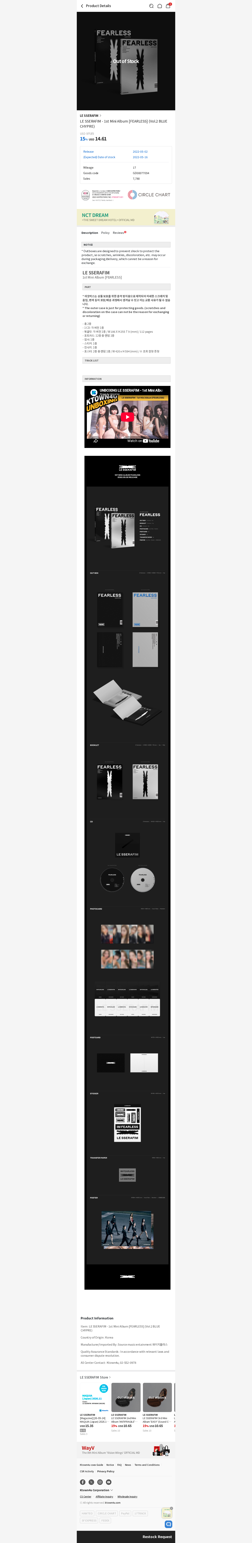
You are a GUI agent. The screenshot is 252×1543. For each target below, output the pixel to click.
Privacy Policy (105, 1471)
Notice (110, 1464)
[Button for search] (151, 6)
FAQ (119, 1464)
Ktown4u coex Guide (91, 1464)
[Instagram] (100, 1482)
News (128, 1464)
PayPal (125, 1513)
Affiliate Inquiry (104, 1496)
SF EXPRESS (89, 1520)
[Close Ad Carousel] (171, 1508)
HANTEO (87, 1513)
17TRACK (140, 1513)
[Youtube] (108, 1482)
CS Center (85, 1496)
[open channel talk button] (168, 1524)
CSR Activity (87, 1471)
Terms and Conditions (147, 1464)
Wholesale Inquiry (127, 1496)
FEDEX (105, 1520)
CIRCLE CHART (107, 1513)
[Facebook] (82, 1482)
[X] (91, 1482)
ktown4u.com (112, 1502)
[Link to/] (160, 6)
